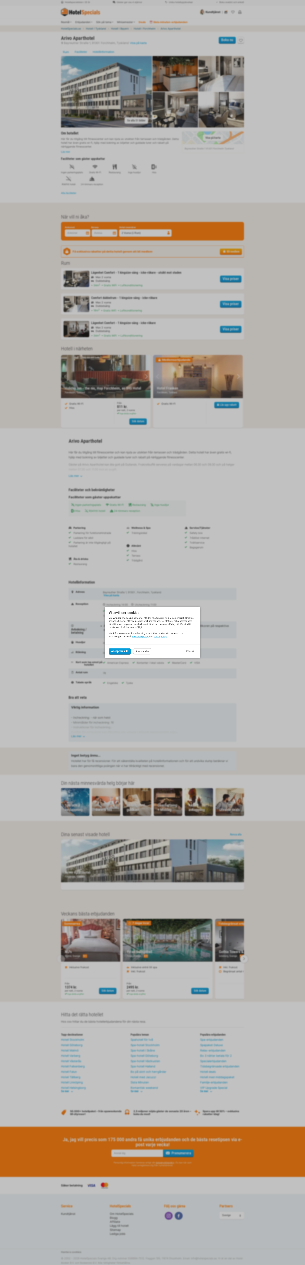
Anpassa (190, 651)
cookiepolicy (160, 636)
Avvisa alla (142, 651)
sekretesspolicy (140, 636)
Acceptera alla (119, 651)
